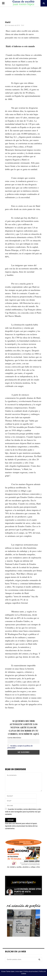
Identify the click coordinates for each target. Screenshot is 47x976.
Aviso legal (19, 971)
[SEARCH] (39, 959)
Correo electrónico (14, 738)
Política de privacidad (31, 971)
